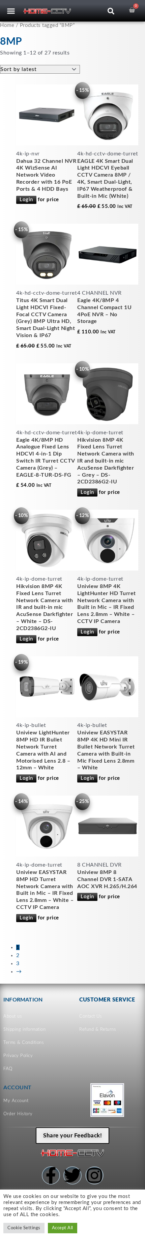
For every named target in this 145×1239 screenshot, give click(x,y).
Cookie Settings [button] (23, 1228)
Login (26, 199)
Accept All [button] (62, 1228)
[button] (11, 10)
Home (7, 25)
